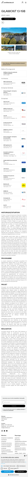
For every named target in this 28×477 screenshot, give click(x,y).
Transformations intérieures (21, 441)
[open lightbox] (14, 35)
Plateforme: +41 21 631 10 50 (7, 426)
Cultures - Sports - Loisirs (20, 453)
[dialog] (14, 465)
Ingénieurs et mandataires (7, 451)
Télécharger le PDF (8, 18)
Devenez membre (6, 64)
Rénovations (17, 439)
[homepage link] (7, 2)
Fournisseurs (4, 439)
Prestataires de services (6, 443)
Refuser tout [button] (21, 471)
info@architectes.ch (5, 427)
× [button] (26, 455)
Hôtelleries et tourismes (20, 443)
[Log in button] (22, 2)
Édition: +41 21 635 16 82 (6, 424)
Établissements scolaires (20, 448)
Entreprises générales (6, 450)
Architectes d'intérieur (6, 446)
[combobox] (24, 455)
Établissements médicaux (20, 449)
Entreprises (3, 441)
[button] (3, 35)
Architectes (3, 448)
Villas (16, 451)
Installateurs (4, 453)
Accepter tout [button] (7, 471)
